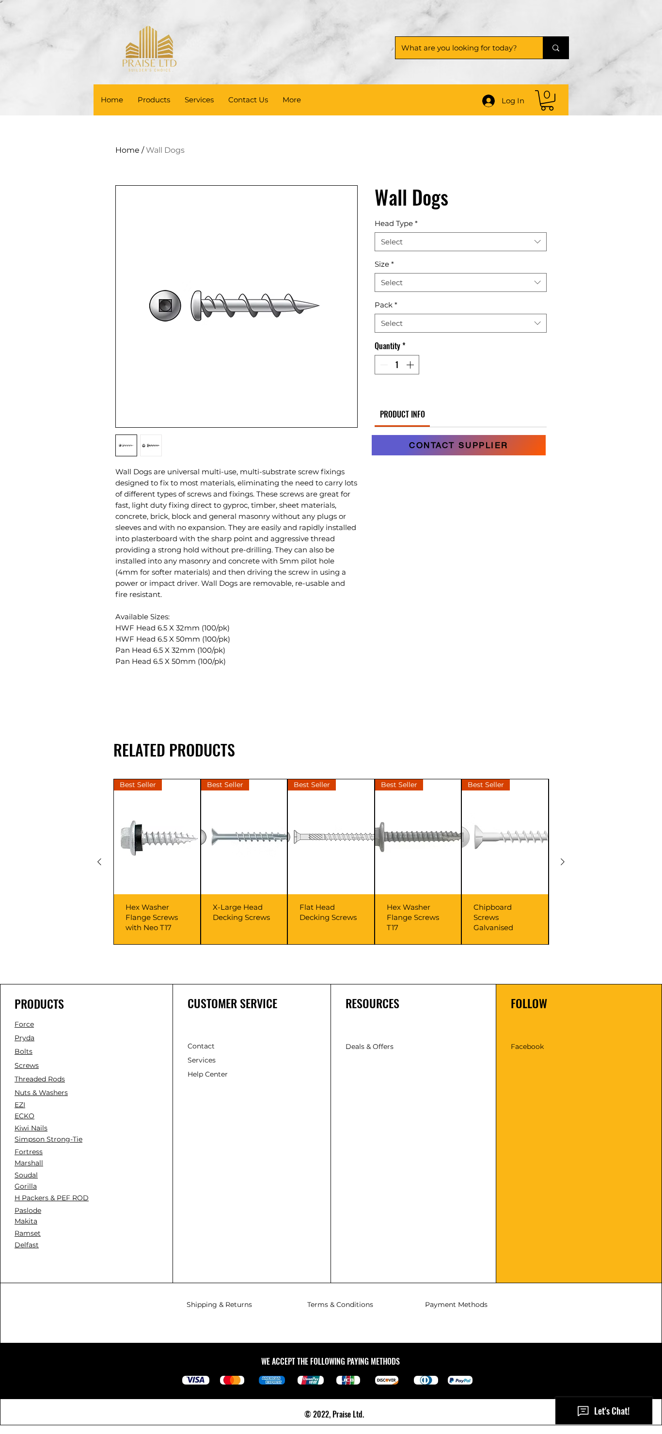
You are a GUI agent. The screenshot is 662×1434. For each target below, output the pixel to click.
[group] (331, 861)
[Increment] (411, 364)
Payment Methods (456, 1304)
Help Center (209, 1074)
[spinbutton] (397, 364)
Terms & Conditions (340, 1304)
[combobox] (461, 241)
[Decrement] (383, 364)
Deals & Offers (370, 1046)
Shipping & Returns (219, 1304)
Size (384, 264)
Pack (386, 304)
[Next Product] (562, 862)
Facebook (527, 1046)
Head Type (396, 223)
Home (127, 150)
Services (202, 1060)
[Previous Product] (99, 862)
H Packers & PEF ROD (52, 1197)
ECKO (24, 1116)
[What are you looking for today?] (555, 48)
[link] (547, 100)
